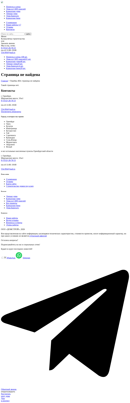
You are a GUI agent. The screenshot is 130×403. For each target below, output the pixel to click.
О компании (11, 22)
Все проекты (11, 203)
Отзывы (9, 27)
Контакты (10, 29)
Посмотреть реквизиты (11, 112)
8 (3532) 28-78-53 (8, 48)
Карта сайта (11, 184)
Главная (4, 81)
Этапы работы (12, 225)
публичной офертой (38, 236)
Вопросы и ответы (14, 223)
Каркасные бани (13, 18)
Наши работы (13, 25)
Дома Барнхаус (12, 16)
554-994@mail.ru (8, 52)
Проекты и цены (13, 7)
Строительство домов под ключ (20, 186)
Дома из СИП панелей (16, 9)
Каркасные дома (13, 11)
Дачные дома (11, 14)
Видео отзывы (12, 220)
